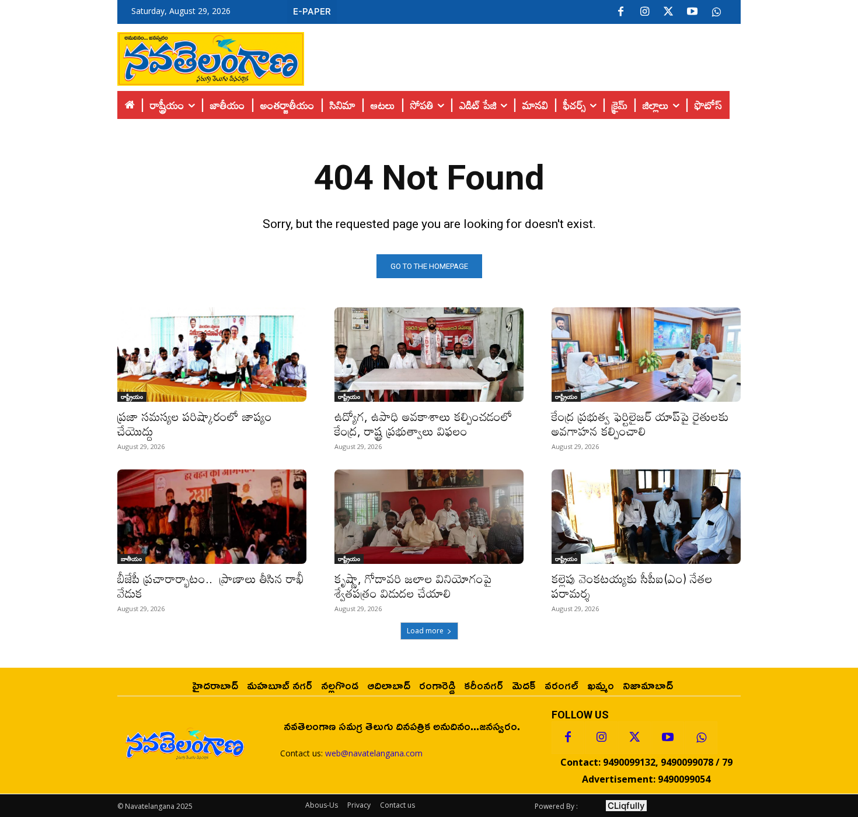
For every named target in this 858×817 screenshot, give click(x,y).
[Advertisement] (522, 56)
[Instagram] (644, 12)
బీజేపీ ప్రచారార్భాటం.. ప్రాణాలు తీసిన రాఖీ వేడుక (210, 585)
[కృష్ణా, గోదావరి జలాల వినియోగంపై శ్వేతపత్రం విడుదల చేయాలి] (429, 516)
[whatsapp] (716, 12)
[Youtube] (692, 12)
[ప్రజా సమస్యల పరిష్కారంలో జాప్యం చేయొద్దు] (211, 354)
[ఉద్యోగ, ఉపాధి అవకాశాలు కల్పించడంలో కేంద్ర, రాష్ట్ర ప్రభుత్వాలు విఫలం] (429, 354)
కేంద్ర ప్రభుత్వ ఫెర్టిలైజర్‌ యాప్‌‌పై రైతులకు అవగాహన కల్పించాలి (640, 423)
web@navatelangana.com (374, 753)
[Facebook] (620, 12)
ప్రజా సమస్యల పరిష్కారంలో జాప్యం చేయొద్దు (194, 423)
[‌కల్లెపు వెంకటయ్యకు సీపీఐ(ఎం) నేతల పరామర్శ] (646, 516)
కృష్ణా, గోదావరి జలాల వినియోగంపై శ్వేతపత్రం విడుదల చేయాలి (416, 585)
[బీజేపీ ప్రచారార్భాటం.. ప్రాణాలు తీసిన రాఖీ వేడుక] (211, 516)
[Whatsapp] (701, 737)
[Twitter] (668, 12)
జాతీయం (131, 559)
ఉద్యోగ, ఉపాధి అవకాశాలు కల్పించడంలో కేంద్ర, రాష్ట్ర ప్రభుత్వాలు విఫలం (425, 423)
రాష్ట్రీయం (132, 396)
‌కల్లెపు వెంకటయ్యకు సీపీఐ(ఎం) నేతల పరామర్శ (632, 585)
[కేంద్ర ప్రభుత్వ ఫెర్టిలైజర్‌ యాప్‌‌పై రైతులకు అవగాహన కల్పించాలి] (646, 354)
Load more (425, 631)
